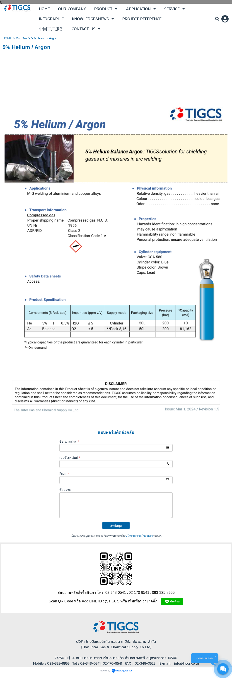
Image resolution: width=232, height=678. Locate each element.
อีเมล (64, 474)
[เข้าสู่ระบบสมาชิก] (225, 18)
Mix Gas (21, 38)
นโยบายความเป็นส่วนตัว (139, 536)
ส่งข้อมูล (116, 525)
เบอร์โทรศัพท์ (69, 457)
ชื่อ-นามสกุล (69, 441)
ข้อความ (65, 490)
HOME (7, 38)
